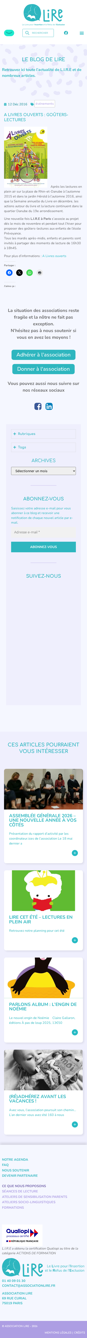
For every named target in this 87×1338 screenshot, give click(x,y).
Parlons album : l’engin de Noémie (43, 1006)
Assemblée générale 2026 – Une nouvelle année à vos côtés (42, 820)
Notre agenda (15, 1159)
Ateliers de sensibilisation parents (34, 1197)
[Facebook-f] (66, 33)
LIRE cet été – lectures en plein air (41, 919)
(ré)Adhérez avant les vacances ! (37, 1098)
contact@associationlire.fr (28, 1286)
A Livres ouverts (54, 256)
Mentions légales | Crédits (65, 1332)
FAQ (5, 1165)
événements (45, 103)
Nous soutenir (15, 1170)
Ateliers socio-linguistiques (28, 1202)
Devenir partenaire (20, 1175)
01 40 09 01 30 (13, 1281)
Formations (13, 1207)
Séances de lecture (20, 1191)
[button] (81, 33)
